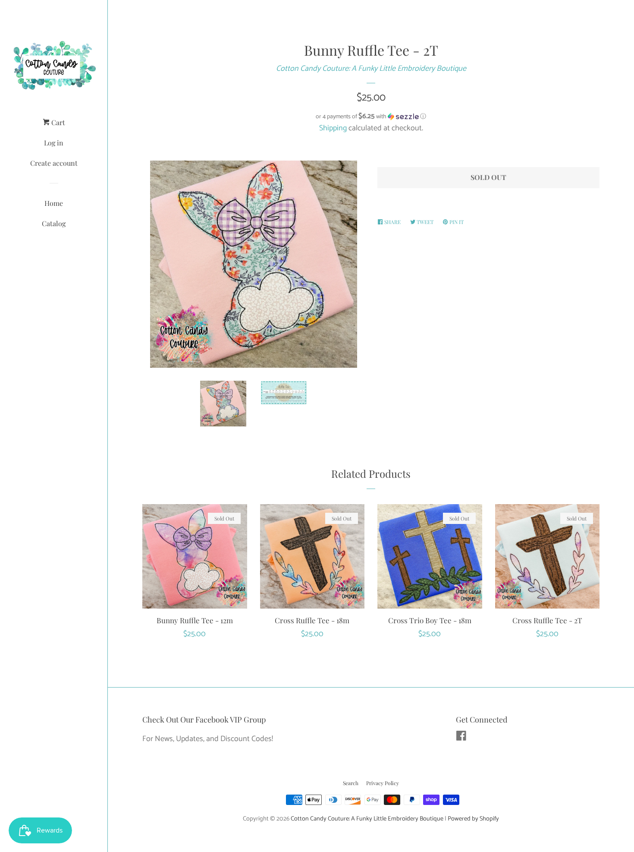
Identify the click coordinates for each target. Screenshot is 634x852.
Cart (57, 122)
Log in (53, 142)
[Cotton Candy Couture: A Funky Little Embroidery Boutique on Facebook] (461, 737)
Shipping (333, 128)
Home (53, 203)
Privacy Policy (382, 782)
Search (350, 782)
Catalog (54, 223)
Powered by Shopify (473, 819)
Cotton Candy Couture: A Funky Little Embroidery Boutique (371, 68)
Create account (54, 162)
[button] (370, 117)
